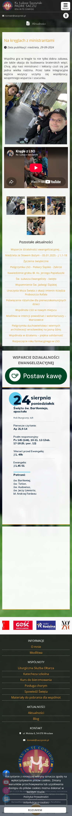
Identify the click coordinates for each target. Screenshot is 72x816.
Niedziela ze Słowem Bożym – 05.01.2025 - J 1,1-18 (36, 255)
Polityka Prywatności (36, 797)
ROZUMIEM (35, 810)
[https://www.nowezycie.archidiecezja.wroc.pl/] (60, 625)
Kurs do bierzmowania (36, 680)
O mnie (36, 647)
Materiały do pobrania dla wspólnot (36, 697)
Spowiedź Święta (36, 692)
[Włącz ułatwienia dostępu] (67, 15)
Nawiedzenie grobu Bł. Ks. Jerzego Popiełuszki (36, 273)
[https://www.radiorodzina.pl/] (36, 625)
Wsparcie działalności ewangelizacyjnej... (36, 249)
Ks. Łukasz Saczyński (28, 5)
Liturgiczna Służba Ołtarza (36, 668)
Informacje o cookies (36, 802)
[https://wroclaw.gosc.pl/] (13, 625)
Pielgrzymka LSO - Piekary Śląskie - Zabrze (36, 267)
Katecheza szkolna (36, 674)
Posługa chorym (36, 686)
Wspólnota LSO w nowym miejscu (36, 310)
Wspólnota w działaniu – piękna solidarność (36, 335)
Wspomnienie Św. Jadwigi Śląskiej (36, 284)
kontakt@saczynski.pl (15, 15)
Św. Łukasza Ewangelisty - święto (36, 279)
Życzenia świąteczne (36, 261)
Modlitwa (36, 653)
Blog (36, 719)
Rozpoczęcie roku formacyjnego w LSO (36, 341)
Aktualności (39, 24)
